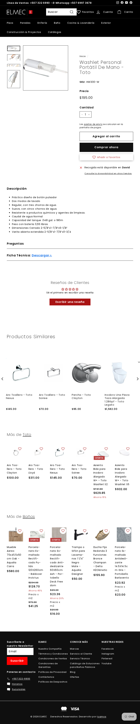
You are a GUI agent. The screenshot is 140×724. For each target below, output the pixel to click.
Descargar (40, 255)
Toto (27, 434)
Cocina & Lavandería (80, 23)
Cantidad (87, 107)
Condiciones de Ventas (52, 658)
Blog (72, 672)
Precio (84, 91)
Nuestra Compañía (50, 648)
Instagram (108, 653)
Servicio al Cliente (81, 653)
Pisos (10, 23)
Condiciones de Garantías (48, 665)
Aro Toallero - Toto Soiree (52, 396)
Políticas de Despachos (52, 681)
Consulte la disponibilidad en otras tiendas (108, 173)
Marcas (74, 648)
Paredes (25, 23)
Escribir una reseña (69, 302)
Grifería (42, 23)
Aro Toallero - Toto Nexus (19, 396)
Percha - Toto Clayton (81, 396)
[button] (106, 157)
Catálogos (54, 32)
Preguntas (15, 244)
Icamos (101, 716)
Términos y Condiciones (53, 653)
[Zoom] (45, 68)
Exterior (106, 23)
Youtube (107, 663)
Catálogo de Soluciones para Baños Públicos (85, 665)
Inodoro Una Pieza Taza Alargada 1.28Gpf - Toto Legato (117, 399)
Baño (57, 23)
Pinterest (107, 658)
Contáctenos (46, 677)
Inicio (83, 56)
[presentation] (2, 379)
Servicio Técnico (80, 658)
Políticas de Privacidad (52, 672)
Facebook (108, 648)
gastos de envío (93, 124)
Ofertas (74, 677)
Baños (29, 516)
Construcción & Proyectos (24, 32)
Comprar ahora (106, 147)
